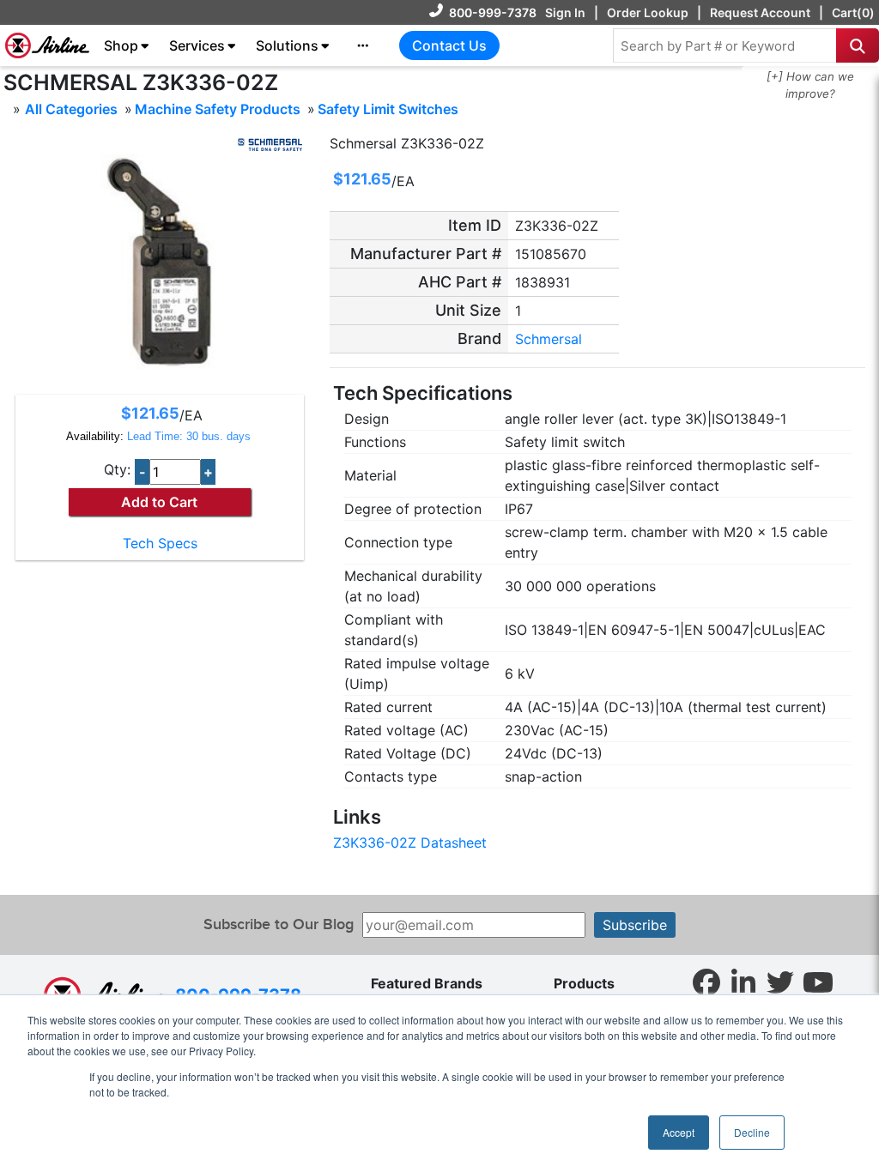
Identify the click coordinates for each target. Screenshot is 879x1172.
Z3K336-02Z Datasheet (410, 842)
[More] (363, 45)
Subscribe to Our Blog (278, 924)
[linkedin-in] (743, 981)
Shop (121, 45)
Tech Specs (160, 543)
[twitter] (780, 981)
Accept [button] (678, 1132)
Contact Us (449, 45)
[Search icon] (857, 45)
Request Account (760, 12)
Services (197, 45)
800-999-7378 (492, 12)
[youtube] (818, 981)
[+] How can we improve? (810, 84)
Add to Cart (159, 501)
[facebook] (706, 981)
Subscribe (635, 924)
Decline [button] (752, 1132)
